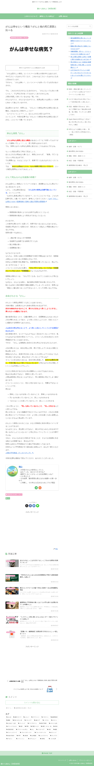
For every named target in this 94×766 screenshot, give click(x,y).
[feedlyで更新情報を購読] (36, 487)
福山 (20, 467)
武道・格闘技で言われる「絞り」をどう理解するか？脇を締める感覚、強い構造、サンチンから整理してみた (80, 110)
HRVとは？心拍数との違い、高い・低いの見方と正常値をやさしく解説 (80, 131)
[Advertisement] (32, 529)
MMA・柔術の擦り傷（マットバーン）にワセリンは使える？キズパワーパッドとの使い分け (80, 91)
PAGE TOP (47, 753)
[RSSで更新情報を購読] (40, 487)
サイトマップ (62, 760)
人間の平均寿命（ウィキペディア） (19, 453)
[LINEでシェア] (37, 505)
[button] (90, 26)
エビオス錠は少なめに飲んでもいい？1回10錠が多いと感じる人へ (80, 100)
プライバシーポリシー (85, 760)
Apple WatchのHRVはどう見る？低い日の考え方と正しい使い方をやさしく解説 (80, 121)
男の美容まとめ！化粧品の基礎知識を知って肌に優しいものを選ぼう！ (80, 64)
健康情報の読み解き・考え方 (15, 494)
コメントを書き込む (32, 703)
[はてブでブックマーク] (34, 505)
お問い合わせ (72, 760)
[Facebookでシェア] (30, 505)
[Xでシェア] (26, 505)
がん (8, 498)
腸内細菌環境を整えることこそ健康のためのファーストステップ (80, 40)
